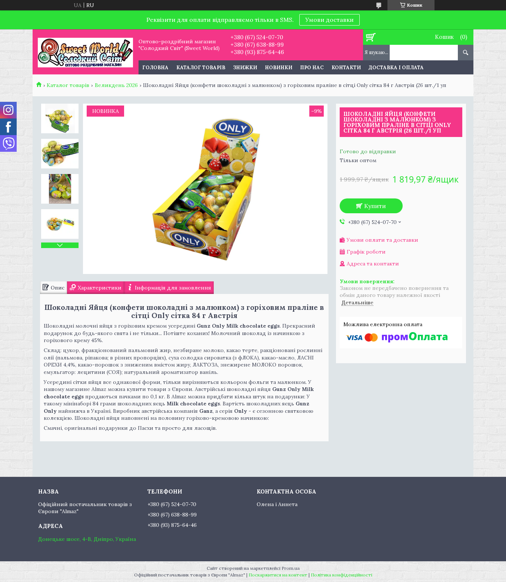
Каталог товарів (200, 67)
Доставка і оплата (396, 67)
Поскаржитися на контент (278, 575)
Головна (155, 67)
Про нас (312, 67)
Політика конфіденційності (341, 575)
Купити (375, 206)
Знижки (245, 67)
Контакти (346, 67)
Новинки (278, 67)
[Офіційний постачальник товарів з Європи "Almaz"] (85, 52)
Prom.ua (291, 568)
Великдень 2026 (116, 85)
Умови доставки (329, 19)
